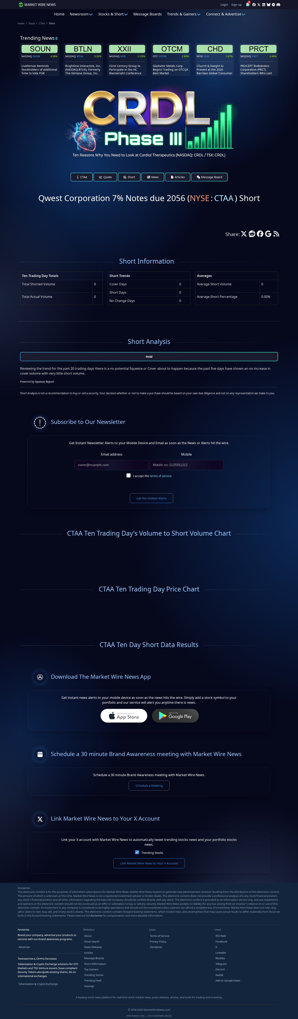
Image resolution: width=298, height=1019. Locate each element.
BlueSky (220, 958)
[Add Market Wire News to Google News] (268, 235)
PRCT (255, 56)
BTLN (80, 56)
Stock (32, 23)
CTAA (42, 23)
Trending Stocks (152, 853)
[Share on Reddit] (252, 235)
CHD (206, 56)
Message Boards (147, 14)
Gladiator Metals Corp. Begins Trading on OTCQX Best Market (170, 69)
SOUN (36, 56)
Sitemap (89, 986)
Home (59, 14)
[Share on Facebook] (260, 235)
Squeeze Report (44, 381)
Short (131, 177)
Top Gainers (91, 969)
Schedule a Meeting (149, 785)
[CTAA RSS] (276, 235)
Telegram (221, 964)
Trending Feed (92, 980)
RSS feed (220, 936)
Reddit (219, 975)
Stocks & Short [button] (111, 14)
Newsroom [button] (79, 14)
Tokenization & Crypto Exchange (38, 984)
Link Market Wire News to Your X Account (149, 863)
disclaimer (96, 915)
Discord (220, 969)
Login (224, 4)
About (88, 936)
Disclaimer (156, 947)
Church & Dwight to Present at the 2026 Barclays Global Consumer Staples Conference (214, 71)
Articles (179, 177)
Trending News (37, 37)
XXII (123, 56)
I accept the (152, 476)
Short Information (95, 964)
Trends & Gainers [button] (181, 14)
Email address (111, 454)
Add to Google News (227, 980)
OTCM (162, 56)
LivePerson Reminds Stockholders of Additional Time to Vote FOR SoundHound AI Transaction (39, 73)
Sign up (236, 4)
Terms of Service (159, 936)
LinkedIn (220, 952)
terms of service (161, 476)
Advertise (24, 947)
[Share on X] (244, 235)
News (154, 177)
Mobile (186, 454)
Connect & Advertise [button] (223, 14)
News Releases (93, 947)
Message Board (211, 177)
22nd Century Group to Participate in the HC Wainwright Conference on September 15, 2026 (125, 71)
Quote (107, 177)
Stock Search (92, 941)
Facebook (221, 941)
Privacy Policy (158, 941)
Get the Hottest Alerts (151, 498)
